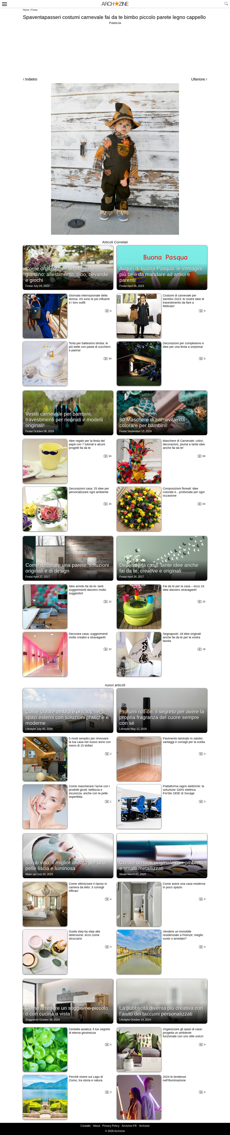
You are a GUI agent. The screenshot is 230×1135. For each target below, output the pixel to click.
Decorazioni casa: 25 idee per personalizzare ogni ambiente (89, 490)
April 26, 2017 (135, 576)
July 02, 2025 (45, 874)
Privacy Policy (110, 1125)
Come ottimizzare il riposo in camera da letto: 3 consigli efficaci (88, 887)
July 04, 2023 (42, 286)
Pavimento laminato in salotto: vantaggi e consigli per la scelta (184, 740)
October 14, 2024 (141, 1019)
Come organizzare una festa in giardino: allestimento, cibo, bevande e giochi (66, 274)
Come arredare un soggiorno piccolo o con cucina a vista (66, 1011)
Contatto (85, 1125)
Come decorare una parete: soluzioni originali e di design (67, 568)
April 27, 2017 (41, 576)
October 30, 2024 (49, 1019)
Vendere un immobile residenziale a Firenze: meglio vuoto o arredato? (183, 935)
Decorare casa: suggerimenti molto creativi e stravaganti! (88, 635)
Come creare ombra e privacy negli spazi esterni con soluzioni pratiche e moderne (67, 717)
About (96, 1125)
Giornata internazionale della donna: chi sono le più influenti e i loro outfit (89, 299)
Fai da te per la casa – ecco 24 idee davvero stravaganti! (183, 588)
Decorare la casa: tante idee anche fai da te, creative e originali (158, 568)
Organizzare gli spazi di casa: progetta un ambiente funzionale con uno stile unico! (183, 1033)
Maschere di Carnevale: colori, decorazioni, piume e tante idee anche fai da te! (184, 444)
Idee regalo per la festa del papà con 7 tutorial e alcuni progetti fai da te (87, 444)
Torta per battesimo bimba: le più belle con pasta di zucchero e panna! (89, 347)
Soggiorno (31, 1019)
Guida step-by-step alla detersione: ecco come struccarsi (84, 935)
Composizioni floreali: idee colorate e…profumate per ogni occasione (184, 492)
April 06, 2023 (135, 286)
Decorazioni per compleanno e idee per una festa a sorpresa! (183, 345)
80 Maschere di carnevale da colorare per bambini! (152, 422)
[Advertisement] (115, 49)
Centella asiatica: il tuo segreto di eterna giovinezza (89, 1031)
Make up (30, 874)
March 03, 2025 (136, 874)
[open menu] (4, 4)
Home (26, 9)
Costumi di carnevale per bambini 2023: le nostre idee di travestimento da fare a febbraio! (183, 301)
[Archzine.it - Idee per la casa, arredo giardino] (115, 4)
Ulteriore (198, 79)
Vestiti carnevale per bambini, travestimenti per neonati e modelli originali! (64, 419)
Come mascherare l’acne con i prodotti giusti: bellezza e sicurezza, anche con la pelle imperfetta (89, 792)
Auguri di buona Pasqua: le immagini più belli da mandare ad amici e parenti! (161, 274)
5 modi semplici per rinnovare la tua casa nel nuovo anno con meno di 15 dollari (90, 742)
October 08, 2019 (44, 431)
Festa (34, 9)
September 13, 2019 (139, 431)
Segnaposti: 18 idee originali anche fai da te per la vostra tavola (182, 637)
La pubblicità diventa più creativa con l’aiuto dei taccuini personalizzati (161, 1011)
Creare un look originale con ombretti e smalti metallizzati (161, 865)
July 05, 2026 (45, 728)
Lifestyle (30, 728)
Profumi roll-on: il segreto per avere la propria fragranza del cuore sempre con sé (161, 717)
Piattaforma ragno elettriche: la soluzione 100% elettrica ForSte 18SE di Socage (183, 790)
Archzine (144, 1125)
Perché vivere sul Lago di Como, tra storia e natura (86, 1078)
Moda (122, 874)
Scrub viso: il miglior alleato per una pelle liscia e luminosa (65, 865)
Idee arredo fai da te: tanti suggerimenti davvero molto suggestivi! (87, 590)
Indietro (31, 79)
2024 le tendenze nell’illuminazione (174, 1078)
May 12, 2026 (139, 728)
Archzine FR (129, 1125)
